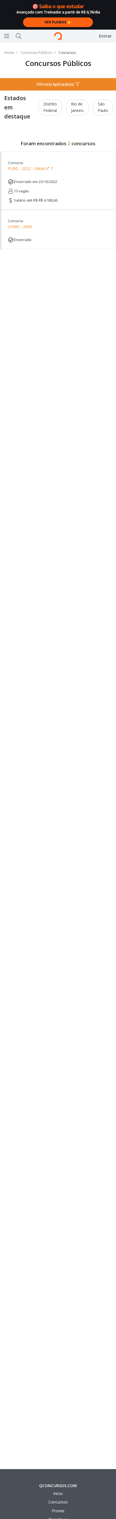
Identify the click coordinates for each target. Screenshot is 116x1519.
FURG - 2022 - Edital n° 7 (30, 165)
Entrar (105, 36)
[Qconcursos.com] (58, 36)
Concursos (58, 1502)
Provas (58, 1510)
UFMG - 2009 (20, 224)
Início (58, 1493)
